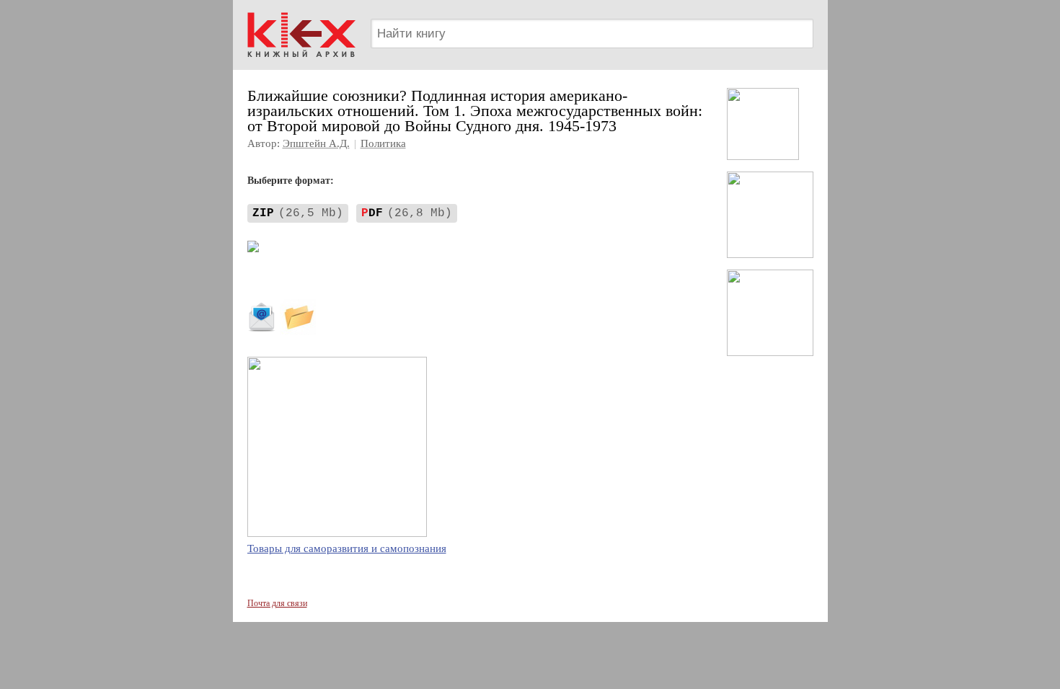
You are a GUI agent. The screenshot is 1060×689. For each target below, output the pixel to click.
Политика (383, 143)
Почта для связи (277, 603)
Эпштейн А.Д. (316, 143)
